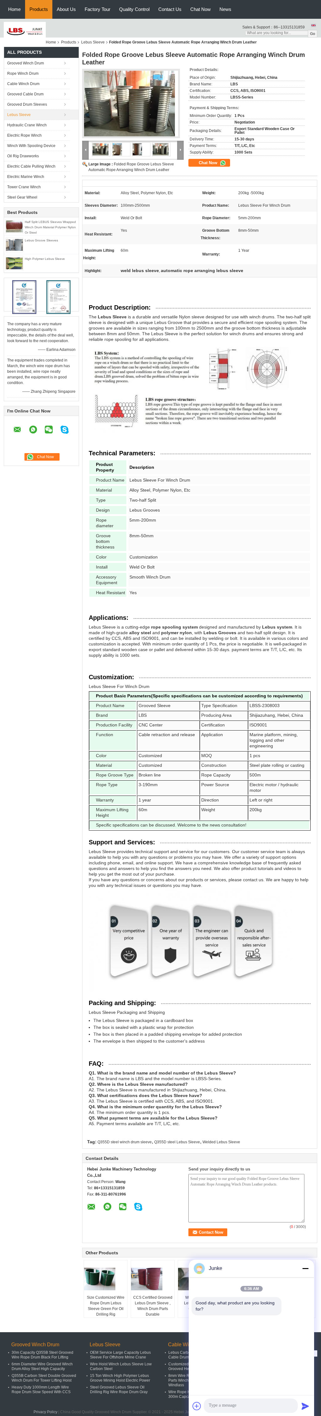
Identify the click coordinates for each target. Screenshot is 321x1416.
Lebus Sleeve (93, 42)
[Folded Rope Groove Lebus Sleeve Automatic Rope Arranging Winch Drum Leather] (131, 105)
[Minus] (305, 1268)
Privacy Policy (45, 1412)
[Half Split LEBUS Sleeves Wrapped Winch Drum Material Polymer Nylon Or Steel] (14, 226)
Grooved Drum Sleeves (27, 104)
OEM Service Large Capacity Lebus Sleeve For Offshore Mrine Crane (120, 1354)
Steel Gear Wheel (22, 197)
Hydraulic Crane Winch (27, 125)
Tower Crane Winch (24, 187)
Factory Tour (97, 9)
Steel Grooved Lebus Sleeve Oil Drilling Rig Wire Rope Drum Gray (119, 1389)
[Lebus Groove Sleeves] (14, 245)
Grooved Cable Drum (25, 94)
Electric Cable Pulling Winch (31, 166)
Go (312, 34)
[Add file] (196, 1406)
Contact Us (170, 9)
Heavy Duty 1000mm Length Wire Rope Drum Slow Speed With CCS (41, 1389)
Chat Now (200, 9)
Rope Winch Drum (23, 73)
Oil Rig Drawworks (23, 156)
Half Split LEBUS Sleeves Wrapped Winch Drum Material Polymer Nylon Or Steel (50, 227)
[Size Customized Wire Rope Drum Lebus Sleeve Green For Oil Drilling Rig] (106, 1279)
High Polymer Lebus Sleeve (45, 258)
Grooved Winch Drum (25, 63)
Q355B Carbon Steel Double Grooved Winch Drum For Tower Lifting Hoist (44, 1378)
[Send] (305, 1406)
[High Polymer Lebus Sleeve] (14, 263)
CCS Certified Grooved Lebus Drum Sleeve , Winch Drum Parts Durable (152, 1306)
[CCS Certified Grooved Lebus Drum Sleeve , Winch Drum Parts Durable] (153, 1279)
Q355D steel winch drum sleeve (124, 1142)
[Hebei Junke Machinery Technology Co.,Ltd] (25, 31)
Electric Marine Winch (25, 176)
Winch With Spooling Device (31, 146)
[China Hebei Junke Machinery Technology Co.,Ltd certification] (24, 297)
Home (14, 9)
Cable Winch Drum (23, 84)
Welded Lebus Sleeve (221, 1142)
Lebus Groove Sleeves (41, 240)
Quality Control (134, 9)
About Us (66, 9)
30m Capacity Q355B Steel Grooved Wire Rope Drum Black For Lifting (42, 1354)
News (225, 9)
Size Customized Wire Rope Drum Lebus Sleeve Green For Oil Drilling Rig (105, 1306)
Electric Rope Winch (24, 135)
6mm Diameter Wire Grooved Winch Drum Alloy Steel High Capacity (42, 1366)
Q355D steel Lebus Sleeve (177, 1142)
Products (38, 9)
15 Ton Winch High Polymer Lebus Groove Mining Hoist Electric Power (120, 1378)
